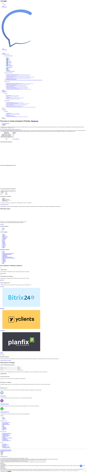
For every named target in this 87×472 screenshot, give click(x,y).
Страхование (4, 438)
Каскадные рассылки (6, 424)
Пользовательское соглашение (5, 450)
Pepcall (3, 240)
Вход (3, 6)
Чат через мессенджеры (17, 75)
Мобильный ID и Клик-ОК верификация (19, 83)
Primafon (3, 243)
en (4, 4)
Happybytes (4, 237)
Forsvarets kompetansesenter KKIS (8, 253)
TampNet (3, 260)
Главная (3, 53)
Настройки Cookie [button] (4, 471)
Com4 (3, 252)
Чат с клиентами (5, 423)
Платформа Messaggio (6, 422)
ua (4, 5)
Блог (3, 117)
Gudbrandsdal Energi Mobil (6, 254)
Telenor (3, 228)
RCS (8, 68)
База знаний (12, 95)
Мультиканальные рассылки (20, 76)
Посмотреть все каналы (10, 71)
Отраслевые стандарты (6, 447)
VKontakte (9, 62)
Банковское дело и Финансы (7, 437)
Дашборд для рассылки (18, 74)
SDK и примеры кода (16, 104)
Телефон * (19, 367)
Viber (9, 59)
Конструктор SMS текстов (16, 85)
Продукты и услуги (5, 54)
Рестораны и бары (5, 434)
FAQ (12, 96)
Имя (18, 366)
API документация (15, 102)
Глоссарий (15, 97)
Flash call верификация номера (17, 84)
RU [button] (3, 3)
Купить (1, 204)
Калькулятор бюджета (17, 86)
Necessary (3, 463)
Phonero (3, 242)
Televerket (4, 261)
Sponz (3, 245)
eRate (3, 263)
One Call (3, 239)
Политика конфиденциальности (5, 449)
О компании (12, 113)
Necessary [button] (2, 462)
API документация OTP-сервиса (17, 103)
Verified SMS (10, 67)
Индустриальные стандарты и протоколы (20, 106)
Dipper (3, 235)
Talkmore (3, 246)
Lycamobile (4, 238)
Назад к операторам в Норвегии (6, 129)
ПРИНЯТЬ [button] (9, 471)
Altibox (3, 251)
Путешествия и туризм (6, 435)
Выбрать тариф (5, 204)
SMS (8, 58)
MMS (9, 70)
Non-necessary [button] (2, 467)
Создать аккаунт (3, 273)
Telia (3, 229)
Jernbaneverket (4, 255)
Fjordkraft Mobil (5, 236)
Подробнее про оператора (16, 129)
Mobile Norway (5, 256)
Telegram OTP (10, 65)
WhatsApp (9, 61)
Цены (3, 90)
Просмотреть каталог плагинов (5, 360)
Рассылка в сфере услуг (6, 440)
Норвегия (34, 121)
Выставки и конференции (6, 433)
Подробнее (2, 286)
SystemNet (4, 259)
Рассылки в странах (14, 105)
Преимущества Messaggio (17, 116)
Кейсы (13, 98)
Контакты (10, 115)
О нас (3, 419)
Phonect (3, 241)
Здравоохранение (5, 439)
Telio (3, 262)
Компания (4, 109)
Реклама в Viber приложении (17, 87)
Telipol (3, 247)
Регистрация (4, 49)
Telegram (9, 64)
